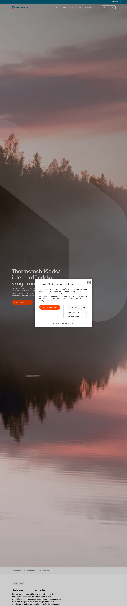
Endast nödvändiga (77, 307)
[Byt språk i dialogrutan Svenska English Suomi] (88, 282)
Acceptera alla (49, 307)
